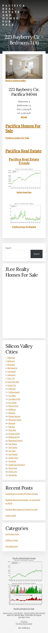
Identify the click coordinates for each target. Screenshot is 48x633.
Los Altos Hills (14, 399)
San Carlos (12, 447)
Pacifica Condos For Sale (17, 138)
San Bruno (12, 444)
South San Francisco (16, 465)
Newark (11, 423)
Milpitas (11, 413)
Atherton (11, 358)
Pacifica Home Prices (24, 192)
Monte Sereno (14, 416)
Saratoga (12, 461)
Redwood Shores (15, 441)
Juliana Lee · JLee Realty (13, 613)
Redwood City (14, 437)
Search (8, 248)
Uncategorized (11, 546)
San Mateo (13, 454)
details (24, 117)
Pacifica (11, 427)
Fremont (11, 389)
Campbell (11, 371)
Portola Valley (14, 434)
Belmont (11, 361)
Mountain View (14, 420)
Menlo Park (13, 406)
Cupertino (11, 375)
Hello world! (10, 516)
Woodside (12, 475)
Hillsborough (14, 392)
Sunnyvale (12, 468)
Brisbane (11, 365)
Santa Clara (13, 458)
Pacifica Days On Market (24, 227)
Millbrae (12, 409)
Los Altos (12, 396)
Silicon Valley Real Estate (34, 613)
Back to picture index (15, 81)
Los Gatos (12, 403)
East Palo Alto (13, 382)
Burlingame (12, 368)
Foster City (11, 385)
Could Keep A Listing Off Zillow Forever (21, 494)
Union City (12, 472)
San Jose (12, 451)
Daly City (11, 378)
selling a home (11, 540)
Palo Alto (12, 430)
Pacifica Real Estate (23, 150)
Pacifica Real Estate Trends (24, 161)
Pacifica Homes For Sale (23, 128)
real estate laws (12, 534)
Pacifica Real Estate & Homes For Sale (21, 509)
